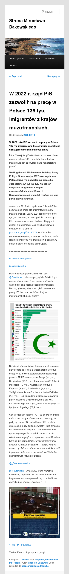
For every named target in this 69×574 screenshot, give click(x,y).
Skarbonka (34, 58)
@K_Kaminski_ (17, 470)
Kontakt (13, 65)
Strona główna (17, 58)
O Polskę (24, 559)
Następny (53, 76)
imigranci (39, 559)
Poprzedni (15, 76)
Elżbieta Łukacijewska (20, 258)
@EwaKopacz (16, 277)
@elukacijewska (17, 266)
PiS (11, 562)
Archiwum (49, 58)
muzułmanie (51, 559)
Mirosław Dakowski (38, 562)
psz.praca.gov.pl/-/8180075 (23, 232)
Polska (17, 562)
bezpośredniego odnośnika (35, 565)
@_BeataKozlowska (19, 463)
